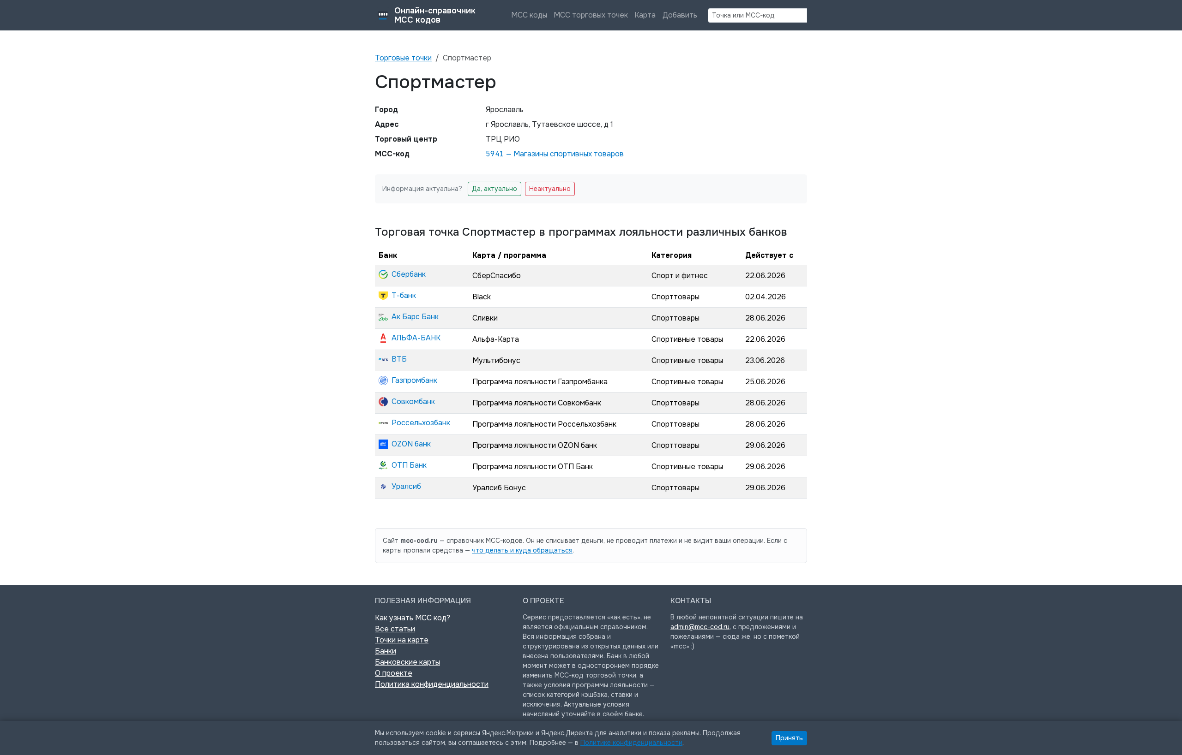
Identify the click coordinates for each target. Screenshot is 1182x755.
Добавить (680, 15)
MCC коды (529, 15)
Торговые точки (403, 58)
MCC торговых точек (591, 15)
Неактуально (550, 188)
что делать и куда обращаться (522, 550)
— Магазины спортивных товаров (555, 154)
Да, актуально (494, 188)
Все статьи (395, 629)
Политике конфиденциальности (631, 742)
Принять (789, 738)
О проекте (393, 673)
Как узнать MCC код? (412, 618)
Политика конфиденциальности (431, 684)
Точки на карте (401, 640)
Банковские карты (407, 662)
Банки (385, 651)
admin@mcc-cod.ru (700, 627)
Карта (645, 15)
